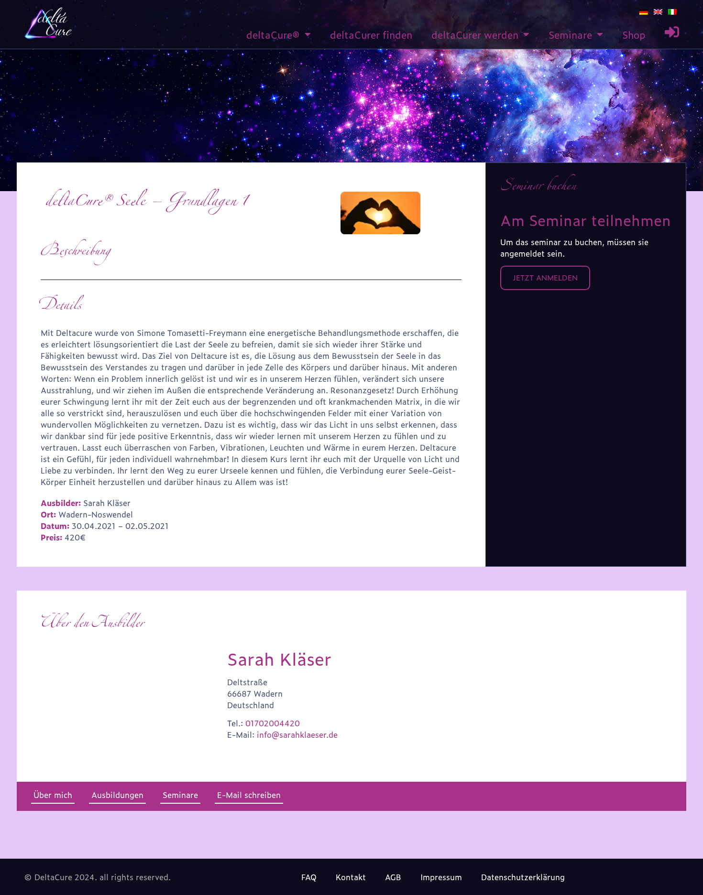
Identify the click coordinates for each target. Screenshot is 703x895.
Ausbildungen (117, 794)
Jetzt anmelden (545, 277)
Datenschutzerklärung (523, 877)
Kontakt (351, 877)
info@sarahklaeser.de (297, 734)
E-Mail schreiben (249, 794)
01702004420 (272, 723)
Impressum (441, 877)
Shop (634, 34)
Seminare (570, 34)
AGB (393, 877)
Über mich (52, 794)
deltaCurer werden (474, 34)
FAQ (309, 877)
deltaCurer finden (371, 34)
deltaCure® (273, 34)
